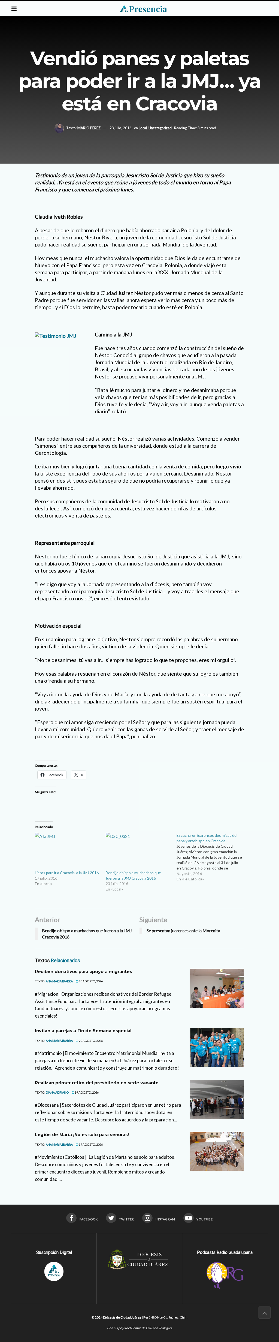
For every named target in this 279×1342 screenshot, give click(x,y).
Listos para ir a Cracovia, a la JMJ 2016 (67, 872)
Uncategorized (160, 127)
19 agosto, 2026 (86, 1092)
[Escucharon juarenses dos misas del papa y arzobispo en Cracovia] (212, 857)
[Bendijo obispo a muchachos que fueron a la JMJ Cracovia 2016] (138, 851)
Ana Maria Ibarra (59, 981)
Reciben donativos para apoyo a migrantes (83, 971)
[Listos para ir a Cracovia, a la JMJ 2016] (67, 851)
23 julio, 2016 (121, 127)
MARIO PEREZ (89, 127)
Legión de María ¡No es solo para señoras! (82, 1134)
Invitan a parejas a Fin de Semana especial (83, 1030)
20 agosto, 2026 (90, 981)
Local (143, 127)
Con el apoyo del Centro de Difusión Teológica (139, 1328)
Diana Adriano (57, 1092)
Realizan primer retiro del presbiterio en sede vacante (97, 1082)
